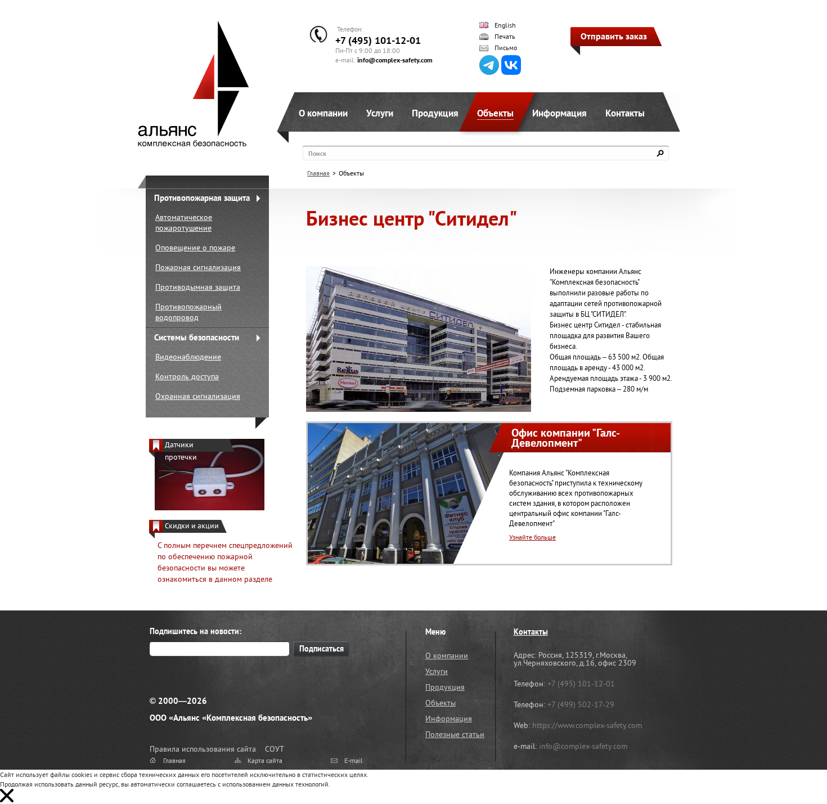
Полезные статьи (454, 734)
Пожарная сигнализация (198, 267)
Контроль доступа (187, 376)
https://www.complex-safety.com (587, 725)
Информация (559, 113)
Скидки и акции (192, 526)
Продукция (435, 113)
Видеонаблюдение (188, 357)
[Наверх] (790, 767)
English (505, 25)
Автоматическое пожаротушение (183, 222)
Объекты (495, 113)
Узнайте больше (532, 537)
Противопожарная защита (202, 197)
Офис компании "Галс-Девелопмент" (565, 438)
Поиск (317, 153)
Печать (505, 37)
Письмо (506, 48)
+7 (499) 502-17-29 (580, 704)
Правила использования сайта (203, 749)
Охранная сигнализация (197, 396)
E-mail (353, 760)
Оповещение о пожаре (195, 247)
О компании (323, 113)
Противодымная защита (197, 287)
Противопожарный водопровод (188, 312)
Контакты (625, 113)
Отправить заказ (614, 36)
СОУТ (274, 749)
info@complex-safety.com (395, 60)
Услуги (379, 113)
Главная (318, 173)
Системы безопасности (196, 337)
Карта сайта (265, 760)
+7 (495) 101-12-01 (378, 40)
